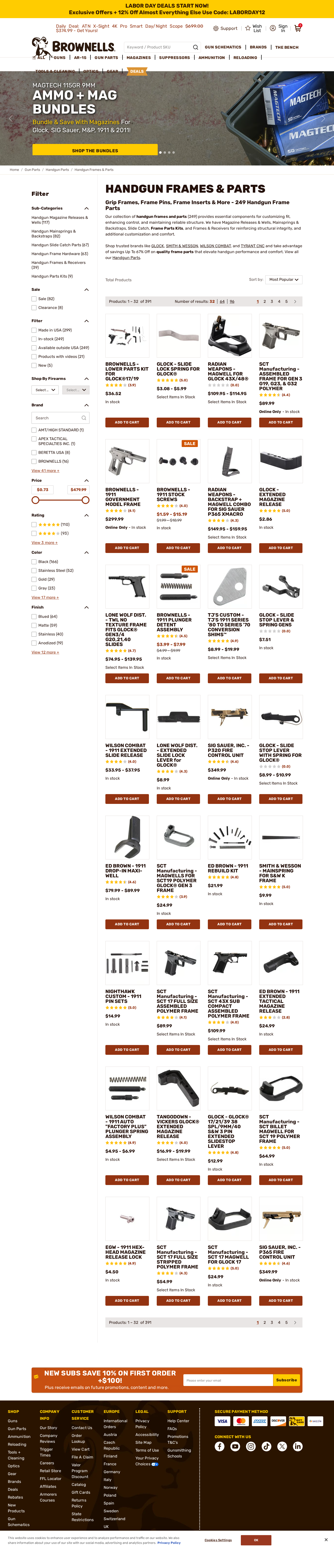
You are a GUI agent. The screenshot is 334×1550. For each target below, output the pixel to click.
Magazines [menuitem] (139, 57)
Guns (12, 1421)
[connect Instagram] (251, 1446)
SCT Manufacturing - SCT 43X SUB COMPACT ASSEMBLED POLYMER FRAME (228, 1003)
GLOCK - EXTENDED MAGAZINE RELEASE (272, 497)
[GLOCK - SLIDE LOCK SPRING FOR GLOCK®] (179, 336)
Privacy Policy (169, 1542)
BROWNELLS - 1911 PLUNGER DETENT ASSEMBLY (174, 622)
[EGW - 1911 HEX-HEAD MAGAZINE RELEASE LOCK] (127, 1219)
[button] (279, 28)
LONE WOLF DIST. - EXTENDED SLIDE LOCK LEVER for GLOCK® (177, 755)
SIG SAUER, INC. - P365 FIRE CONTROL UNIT (280, 1252)
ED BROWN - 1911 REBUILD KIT (228, 868)
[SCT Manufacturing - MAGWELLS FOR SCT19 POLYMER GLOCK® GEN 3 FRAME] (179, 838)
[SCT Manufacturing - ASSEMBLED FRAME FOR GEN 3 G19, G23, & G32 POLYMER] (281, 336)
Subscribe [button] (286, 1380)
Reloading (17, 1444)
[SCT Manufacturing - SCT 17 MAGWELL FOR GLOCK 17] (230, 1219)
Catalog (79, 1484)
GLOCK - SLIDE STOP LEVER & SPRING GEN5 (276, 619)
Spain (109, 1503)
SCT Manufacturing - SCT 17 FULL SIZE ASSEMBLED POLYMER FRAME (177, 1001)
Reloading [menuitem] (245, 57)
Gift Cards (81, 1492)
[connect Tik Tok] (266, 1446)
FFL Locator (51, 1478)
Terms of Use (147, 1450)
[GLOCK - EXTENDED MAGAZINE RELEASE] (281, 461)
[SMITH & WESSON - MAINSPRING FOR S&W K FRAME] (281, 838)
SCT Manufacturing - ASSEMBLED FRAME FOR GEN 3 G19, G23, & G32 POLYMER (280, 376)
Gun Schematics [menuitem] (223, 47)
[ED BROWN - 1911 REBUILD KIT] (230, 838)
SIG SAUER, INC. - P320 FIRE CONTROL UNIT (228, 750)
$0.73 (42, 489)
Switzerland (115, 1518)
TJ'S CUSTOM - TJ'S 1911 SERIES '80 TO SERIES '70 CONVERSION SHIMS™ (229, 624)
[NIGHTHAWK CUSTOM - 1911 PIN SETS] (127, 963)
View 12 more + (45, 652)
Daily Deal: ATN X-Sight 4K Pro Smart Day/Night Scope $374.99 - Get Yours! (129, 28)
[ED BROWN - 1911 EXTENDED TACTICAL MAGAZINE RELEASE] (281, 963)
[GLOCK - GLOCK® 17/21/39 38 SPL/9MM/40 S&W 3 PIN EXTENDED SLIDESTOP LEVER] (230, 1089)
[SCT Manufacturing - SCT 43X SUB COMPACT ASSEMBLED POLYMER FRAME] (230, 963)
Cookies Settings (218, 1540)
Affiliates (48, 1486)
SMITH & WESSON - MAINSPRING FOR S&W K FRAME (280, 873)
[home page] (74, 47)
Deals (13, 1489)
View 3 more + (45, 542)
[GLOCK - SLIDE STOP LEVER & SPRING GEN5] (281, 587)
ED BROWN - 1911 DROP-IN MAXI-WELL (125, 870)
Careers (47, 1463)
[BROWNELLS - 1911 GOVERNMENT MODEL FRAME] (127, 461)
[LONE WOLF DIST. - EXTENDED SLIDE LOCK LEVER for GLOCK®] (179, 717)
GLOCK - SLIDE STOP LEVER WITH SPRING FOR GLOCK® (280, 753)
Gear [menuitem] (112, 71)
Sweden (111, 1511)
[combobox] (45, 390)
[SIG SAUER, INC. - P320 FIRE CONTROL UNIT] (230, 717)
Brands (14, 1481)
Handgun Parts (57, 170)
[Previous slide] (11, 118)
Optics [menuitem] (91, 71)
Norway (111, 1487)
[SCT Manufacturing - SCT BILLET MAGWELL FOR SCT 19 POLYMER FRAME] (281, 1089)
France (110, 1464)
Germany (112, 1471)
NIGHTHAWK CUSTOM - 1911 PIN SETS (123, 996)
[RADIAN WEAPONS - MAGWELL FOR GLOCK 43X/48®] (230, 336)
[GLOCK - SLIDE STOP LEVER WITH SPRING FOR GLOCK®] (281, 717)
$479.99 (78, 489)
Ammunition (19, 1436)
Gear (12, 1473)
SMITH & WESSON (182, 246)
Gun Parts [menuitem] (106, 57)
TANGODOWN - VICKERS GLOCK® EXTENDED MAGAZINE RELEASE (178, 1126)
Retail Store (50, 1470)
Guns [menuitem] (60, 57)
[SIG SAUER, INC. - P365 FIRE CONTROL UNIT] (281, 1219)
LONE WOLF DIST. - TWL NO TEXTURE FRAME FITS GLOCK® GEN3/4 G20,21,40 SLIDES (126, 629)
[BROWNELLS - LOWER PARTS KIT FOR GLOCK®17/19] (127, 336)
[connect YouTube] (235, 1446)
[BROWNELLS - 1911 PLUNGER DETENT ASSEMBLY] (179, 587)
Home (14, 170)
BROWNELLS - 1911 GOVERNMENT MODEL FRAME (123, 497)
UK (106, 1526)
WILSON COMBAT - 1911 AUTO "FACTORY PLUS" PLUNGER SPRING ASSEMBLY (126, 1126)
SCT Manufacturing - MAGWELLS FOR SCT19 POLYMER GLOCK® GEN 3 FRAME (177, 878)
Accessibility (147, 1434)
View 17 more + (45, 597)
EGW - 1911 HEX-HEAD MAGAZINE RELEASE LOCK (125, 1252)
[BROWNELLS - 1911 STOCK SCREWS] (179, 461)
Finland (111, 1456)
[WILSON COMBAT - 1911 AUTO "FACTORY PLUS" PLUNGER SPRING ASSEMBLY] (127, 1089)
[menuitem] (41, 58)
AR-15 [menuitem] (80, 57)
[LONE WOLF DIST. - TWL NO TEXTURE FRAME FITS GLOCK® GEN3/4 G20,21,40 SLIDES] (127, 587)
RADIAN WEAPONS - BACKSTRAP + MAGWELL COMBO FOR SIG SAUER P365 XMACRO (229, 502)
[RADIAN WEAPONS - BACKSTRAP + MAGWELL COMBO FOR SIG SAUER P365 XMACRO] (230, 461)
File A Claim (82, 1457)
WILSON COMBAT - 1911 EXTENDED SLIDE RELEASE (126, 750)
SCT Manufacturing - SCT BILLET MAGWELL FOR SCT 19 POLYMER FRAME (279, 1129)
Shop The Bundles (95, 150)
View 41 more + (45, 470)
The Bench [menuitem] (287, 47)
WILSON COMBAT (215, 246)
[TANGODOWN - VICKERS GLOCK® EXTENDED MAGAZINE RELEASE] (179, 1089)
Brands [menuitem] (258, 47)
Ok (256, 1540)
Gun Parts (32, 170)
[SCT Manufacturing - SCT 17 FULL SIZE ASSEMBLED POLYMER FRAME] (179, 963)
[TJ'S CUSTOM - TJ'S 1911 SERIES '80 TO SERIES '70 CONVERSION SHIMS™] (230, 587)
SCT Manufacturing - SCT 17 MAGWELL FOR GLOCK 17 (228, 1254)
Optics (14, 1466)
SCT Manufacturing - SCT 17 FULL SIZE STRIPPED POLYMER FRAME (177, 1257)
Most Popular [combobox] (281, 279)
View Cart (80, 1449)
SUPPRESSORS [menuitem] (174, 57)
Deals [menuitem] (137, 71)
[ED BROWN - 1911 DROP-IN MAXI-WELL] (127, 838)
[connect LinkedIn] (298, 1446)
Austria (110, 1434)
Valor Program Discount (80, 1471)
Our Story (48, 1427)
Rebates (15, 1497)
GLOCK (157, 246)
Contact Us (82, 1427)
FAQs (172, 1428)
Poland (110, 1495)
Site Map (143, 1442)
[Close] (326, 1539)
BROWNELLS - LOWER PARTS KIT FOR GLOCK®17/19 (127, 371)
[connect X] (282, 1446)
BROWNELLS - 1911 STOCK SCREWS (173, 494)
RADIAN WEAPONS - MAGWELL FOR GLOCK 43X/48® (228, 371)
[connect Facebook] (219, 1446)
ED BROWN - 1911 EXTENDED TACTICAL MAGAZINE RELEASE (279, 1001)
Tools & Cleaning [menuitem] (55, 71)
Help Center (178, 1421)
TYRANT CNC (253, 246)
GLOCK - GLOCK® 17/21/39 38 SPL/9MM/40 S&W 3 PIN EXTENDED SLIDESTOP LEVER (228, 1131)
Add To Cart (127, 422)
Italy (108, 1479)
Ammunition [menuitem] (212, 57)
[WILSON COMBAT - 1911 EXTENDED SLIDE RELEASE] (127, 717)
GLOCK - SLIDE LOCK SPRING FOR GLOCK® (178, 369)
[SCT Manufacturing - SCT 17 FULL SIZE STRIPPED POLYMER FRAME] (179, 1219)
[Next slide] (323, 118)
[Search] (195, 47)
